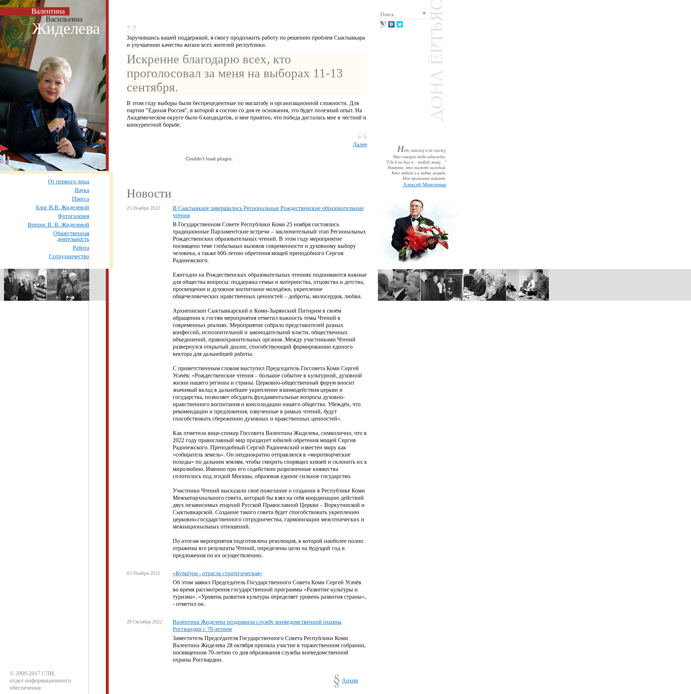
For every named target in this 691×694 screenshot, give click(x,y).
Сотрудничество (69, 256)
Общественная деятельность (71, 236)
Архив (350, 680)
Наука (81, 190)
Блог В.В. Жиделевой (62, 207)
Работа (81, 248)
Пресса (80, 199)
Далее (360, 144)
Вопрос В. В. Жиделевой (58, 225)
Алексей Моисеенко (424, 184)
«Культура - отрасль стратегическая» (217, 573)
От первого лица (68, 181)
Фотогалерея (73, 216)
